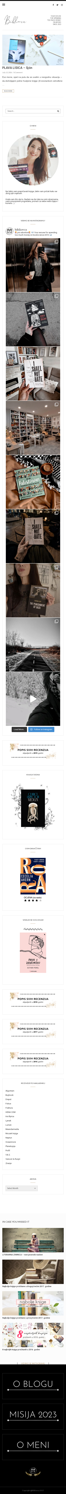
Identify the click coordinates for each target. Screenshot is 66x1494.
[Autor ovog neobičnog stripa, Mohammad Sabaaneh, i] (33, 319)
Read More (8, 91)
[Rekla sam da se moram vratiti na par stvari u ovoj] (33, 265)
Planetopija (10, 1146)
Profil (8, 1150)
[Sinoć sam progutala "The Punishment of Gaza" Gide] (33, 536)
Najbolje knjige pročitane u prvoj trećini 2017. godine (26, 1318)
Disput (8, 1099)
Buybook (10, 1095)
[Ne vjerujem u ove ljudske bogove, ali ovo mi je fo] (33, 699)
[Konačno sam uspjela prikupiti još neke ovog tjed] (33, 482)
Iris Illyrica (10, 1116)
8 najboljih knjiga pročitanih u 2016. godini (21, 1349)
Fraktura (9, 1108)
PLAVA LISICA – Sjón (17, 68)
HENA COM (11, 1112)
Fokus (8, 1103)
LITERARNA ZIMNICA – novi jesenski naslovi (22, 1255)
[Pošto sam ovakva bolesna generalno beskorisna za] (33, 374)
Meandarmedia (12, 1129)
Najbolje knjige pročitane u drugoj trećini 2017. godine (26, 1286)
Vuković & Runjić (13, 1159)
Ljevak (8, 1121)
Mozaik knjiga (12, 1133)
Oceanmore (11, 1142)
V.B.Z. (8, 1155)
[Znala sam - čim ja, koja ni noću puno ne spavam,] (33, 428)
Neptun (9, 1138)
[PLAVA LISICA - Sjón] (33, 50)
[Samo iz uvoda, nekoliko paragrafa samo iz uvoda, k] (33, 590)
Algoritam (10, 1091)
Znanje (9, 1163)
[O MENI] (33, 159)
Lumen (9, 1125)
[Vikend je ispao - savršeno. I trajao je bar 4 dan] (33, 645)
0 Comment (18, 72)
